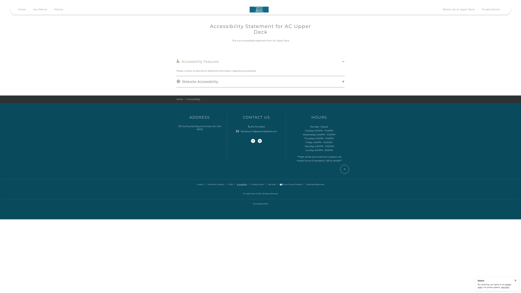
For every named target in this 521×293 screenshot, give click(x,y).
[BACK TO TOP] (344, 169)
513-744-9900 (258, 126)
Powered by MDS (260, 204)
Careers (200, 184)
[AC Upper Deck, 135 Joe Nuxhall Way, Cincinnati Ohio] (259, 10)
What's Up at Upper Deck (459, 9)
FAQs (230, 184)
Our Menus (40, 9)
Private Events (491, 9)
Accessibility (193, 99)
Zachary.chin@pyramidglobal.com (259, 131)
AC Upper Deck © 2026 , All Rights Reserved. (260, 194)
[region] (260, 71)
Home (22, 9)
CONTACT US (256, 117)
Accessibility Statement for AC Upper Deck (260, 29)
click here (505, 287)
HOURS (319, 117)
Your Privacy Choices (293, 184)
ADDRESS (200, 117)
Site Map (272, 184)
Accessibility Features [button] (200, 61)
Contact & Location (216, 184)
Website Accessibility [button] (200, 81)
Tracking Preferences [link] (315, 184)
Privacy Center (257, 184)
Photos (58, 9)
